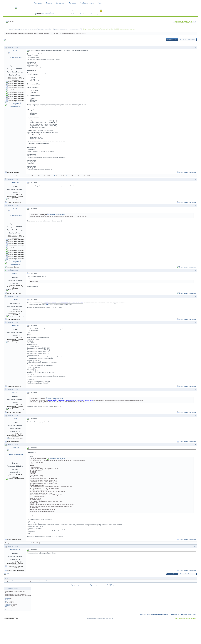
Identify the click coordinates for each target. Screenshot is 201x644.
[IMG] (6, 601)
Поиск (100, 3)
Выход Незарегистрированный (185, 618)
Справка (49, 3)
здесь (47, 304)
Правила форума (9, 609)
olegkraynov (67, 175)
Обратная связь (145, 614)
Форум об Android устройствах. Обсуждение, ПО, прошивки (169, 614)
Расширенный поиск (48, 13)
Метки (6, 578)
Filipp (41, 175)
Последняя (191, 39)
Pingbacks (7, 605)
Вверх (194, 614)
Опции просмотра (189, 44)
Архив (189, 614)
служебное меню (47, 581)
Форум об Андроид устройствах (17, 29)
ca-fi (6, 581)
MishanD (15, 273)
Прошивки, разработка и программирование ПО (67, 29)
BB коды (7, 598)
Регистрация (38, 3)
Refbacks (7, 607)
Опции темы (174, 44)
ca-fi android (11, 581)
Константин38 (15, 550)
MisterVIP (15, 448)
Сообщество (60, 3)
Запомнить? (77, 14)
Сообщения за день (87, 3)
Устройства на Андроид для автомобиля (40, 29)
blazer (15, 50)
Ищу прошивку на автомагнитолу (80, 585)
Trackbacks (8, 604)
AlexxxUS (15, 182)
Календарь (73, 3)
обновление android (36, 581)
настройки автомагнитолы (23, 581)
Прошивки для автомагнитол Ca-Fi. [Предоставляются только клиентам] (110, 585)
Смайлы (7, 600)
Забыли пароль (95, 14)
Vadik (81, 175)
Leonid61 (53, 175)
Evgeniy (29, 175)
